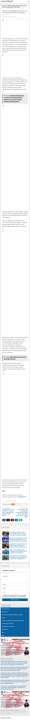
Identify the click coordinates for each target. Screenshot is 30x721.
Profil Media (24, 711)
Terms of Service (15, 712)
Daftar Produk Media (5, 711)
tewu (3, 635)
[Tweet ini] (8, 520)
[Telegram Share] (16, 520)
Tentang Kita (8, 712)
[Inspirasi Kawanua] (7, 1)
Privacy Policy (24, 712)
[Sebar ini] (4, 520)
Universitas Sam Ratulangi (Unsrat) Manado (13, 620)
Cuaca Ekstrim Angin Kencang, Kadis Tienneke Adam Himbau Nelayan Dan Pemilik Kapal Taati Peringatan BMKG (22, 512)
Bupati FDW (4, 611)
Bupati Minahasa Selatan (8, 626)
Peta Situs (9, 714)
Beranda (4, 5)
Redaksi (2, 712)
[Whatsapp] (20, 520)
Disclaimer (3, 714)
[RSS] (13, 504)
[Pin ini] (12, 520)
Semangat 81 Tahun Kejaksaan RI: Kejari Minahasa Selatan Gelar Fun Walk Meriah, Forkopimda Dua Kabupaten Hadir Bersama (13, 687)
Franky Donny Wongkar (7, 623)
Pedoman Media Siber (15, 711)
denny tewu (5, 629)
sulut (3, 632)
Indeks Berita (23, 710)
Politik (3, 617)
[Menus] (28, 1)
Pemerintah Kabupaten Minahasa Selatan (12, 614)
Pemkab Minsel (5, 609)
